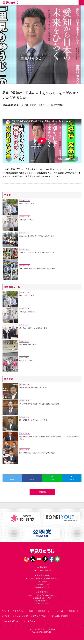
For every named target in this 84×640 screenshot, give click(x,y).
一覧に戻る (42, 492)
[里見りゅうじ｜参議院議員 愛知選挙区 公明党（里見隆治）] (10, 4)
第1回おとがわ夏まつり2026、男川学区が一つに (37, 252)
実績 (31, 611)
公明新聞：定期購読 (59, 616)
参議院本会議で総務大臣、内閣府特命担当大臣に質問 (39, 404)
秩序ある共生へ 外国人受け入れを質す (33, 387)
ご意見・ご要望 (21, 616)
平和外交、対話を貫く (27, 220)
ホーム (7, 611)
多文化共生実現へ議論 (27, 344)
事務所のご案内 (39, 616)
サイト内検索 (29, 621)
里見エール (74, 611)
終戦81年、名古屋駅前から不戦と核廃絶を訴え (36, 236)
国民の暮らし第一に (26, 360)
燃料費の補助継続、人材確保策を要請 (33, 328)
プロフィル (19, 611)
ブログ (33, 105)
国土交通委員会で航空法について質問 (33, 420)
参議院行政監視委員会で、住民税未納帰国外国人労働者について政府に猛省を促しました (49, 438)
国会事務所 (43, 592)
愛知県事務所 (43, 575)
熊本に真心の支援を (26, 203)
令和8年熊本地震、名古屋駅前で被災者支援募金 (37, 268)
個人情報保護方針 (11, 621)
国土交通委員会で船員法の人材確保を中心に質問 (37, 453)
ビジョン (60, 611)
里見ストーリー (44, 611)
